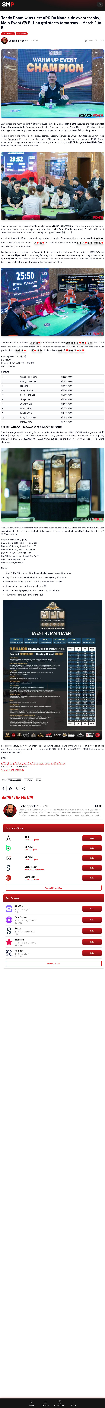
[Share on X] (17, 788)
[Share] (23, 788)
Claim (92, 838)
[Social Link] (96, 806)
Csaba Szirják (16, 40)
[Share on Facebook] (10, 788)
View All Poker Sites (53, 888)
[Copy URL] (4, 788)
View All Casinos (53, 963)
